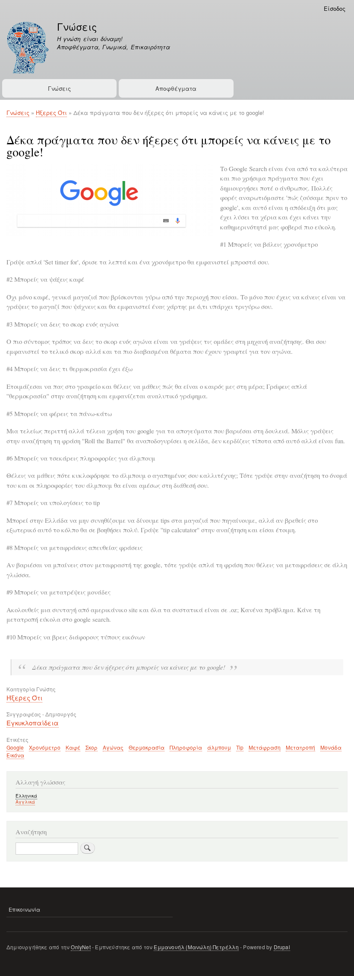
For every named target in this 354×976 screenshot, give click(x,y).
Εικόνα (15, 755)
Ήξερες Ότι (51, 112)
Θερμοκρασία (146, 747)
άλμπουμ (219, 747)
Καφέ (73, 747)
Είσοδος (334, 8)
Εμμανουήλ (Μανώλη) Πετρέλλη (196, 947)
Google (15, 747)
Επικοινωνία (24, 909)
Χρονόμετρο (44, 747)
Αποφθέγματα (175, 88)
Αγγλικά (25, 801)
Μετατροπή (300, 747)
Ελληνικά (26, 795)
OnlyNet (80, 947)
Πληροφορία (186, 747)
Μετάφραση (265, 747)
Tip (239, 747)
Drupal (282, 947)
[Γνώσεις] (27, 49)
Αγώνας (113, 747)
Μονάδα (330, 747)
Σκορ (91, 747)
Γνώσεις (77, 26)
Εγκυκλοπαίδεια (32, 722)
